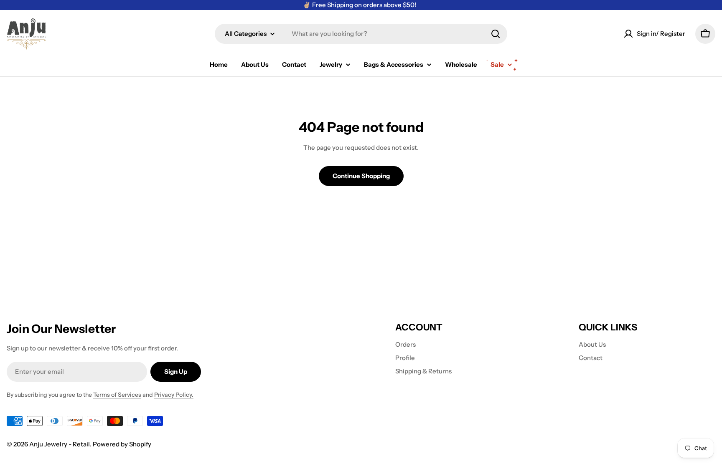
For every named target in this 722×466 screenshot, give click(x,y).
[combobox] (361, 34)
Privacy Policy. (173, 394)
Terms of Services (117, 394)
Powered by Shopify (122, 444)
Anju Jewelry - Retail (59, 444)
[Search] (496, 34)
